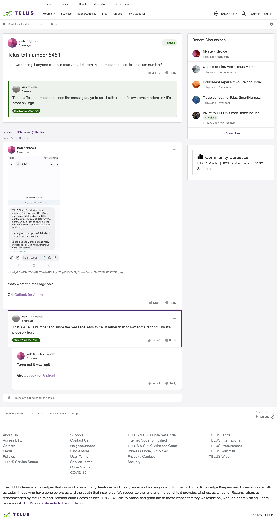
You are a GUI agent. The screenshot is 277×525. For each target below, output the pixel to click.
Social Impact (123, 3)
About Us (10, 435)
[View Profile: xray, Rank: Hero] (16, 318)
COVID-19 (78, 472)
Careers (9, 446)
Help (75, 413)
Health (83, 3)
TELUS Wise (219, 456)
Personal (47, 3)
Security (55, 24)
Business (65, 3)
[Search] (243, 13)
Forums (43, 24)
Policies (9, 456)
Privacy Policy (58, 413)
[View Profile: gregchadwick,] (196, 69)
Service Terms (81, 462)
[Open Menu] (271, 24)
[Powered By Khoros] (265, 415)
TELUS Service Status (20, 462)
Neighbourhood (82, 446)
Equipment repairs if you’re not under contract (232, 82)
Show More (233, 133)
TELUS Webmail (222, 451)
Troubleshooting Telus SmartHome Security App (230, 97)
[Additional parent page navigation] (33, 24)
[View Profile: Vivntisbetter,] (196, 115)
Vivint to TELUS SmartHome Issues (231, 113)
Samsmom (225, 87)
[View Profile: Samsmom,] (196, 84)
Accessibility (13, 440)
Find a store (79, 451)
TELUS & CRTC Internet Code (152, 435)
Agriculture (100, 3)
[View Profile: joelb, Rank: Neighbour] (12, 43)
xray (24, 87)
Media (8, 451)
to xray (51, 353)
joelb (22, 41)
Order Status (80, 467)
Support (76, 435)
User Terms (79, 456)
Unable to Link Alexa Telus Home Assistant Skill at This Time (229, 67)
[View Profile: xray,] (16, 89)
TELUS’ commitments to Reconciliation (53, 503)
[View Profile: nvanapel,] (196, 100)
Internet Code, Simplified (147, 440)
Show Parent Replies (15, 138)
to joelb (32, 87)
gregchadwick (227, 71)
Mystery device (215, 51)
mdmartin (223, 56)
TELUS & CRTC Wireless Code (152, 446)
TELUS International (225, 440)
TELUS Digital (220, 435)
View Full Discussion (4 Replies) (26, 132)
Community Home (13, 413)
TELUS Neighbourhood (15, 24)
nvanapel (224, 102)
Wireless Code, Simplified (148, 451)
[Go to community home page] (19, 14)
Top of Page (37, 413)
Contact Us (79, 440)
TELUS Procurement (225, 446)
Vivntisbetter (227, 122)
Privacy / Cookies (141, 456)
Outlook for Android (30, 295)
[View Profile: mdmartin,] (196, 53)
